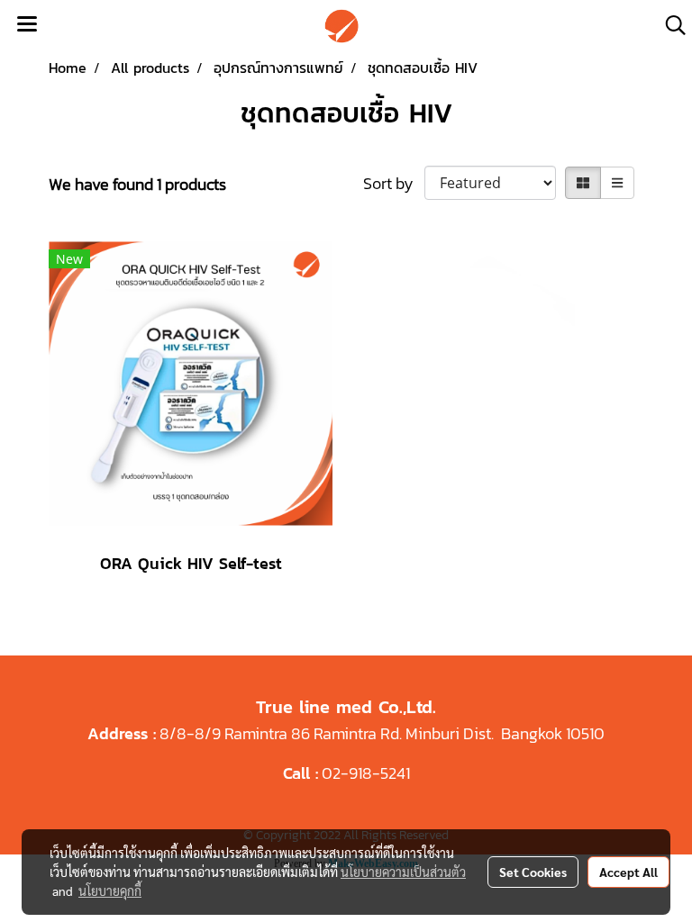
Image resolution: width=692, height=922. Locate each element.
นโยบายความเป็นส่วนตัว (403, 871)
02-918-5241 (366, 773)
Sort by (393, 183)
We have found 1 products (137, 184)
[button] (669, 25)
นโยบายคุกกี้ (109, 890)
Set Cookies (533, 871)
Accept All (628, 871)
